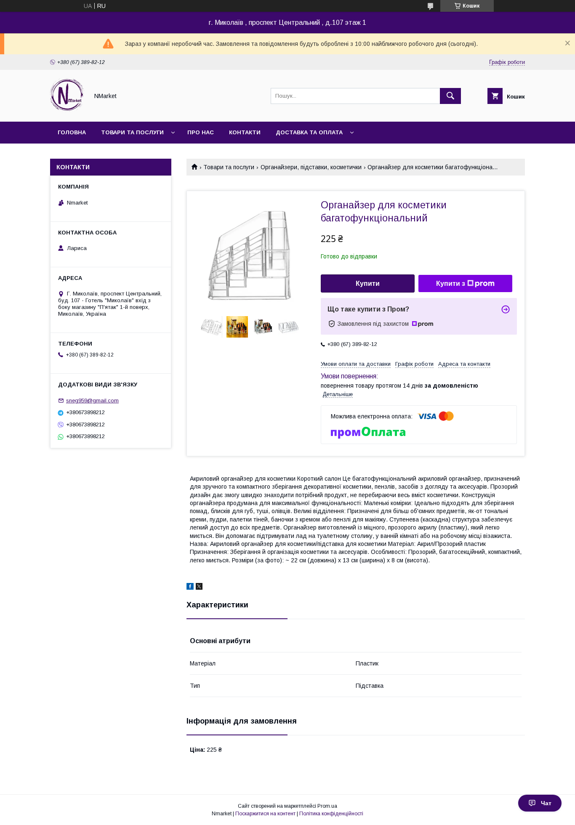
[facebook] (190, 587)
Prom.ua (327, 806)
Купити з (450, 283)
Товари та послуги (132, 132)
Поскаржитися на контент (265, 814)
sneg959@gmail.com (92, 400)
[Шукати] (450, 96)
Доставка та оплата (309, 132)
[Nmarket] (67, 110)
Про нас (200, 132)
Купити (368, 283)
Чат (546, 803)
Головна (72, 132)
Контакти (245, 132)
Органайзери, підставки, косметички (311, 167)
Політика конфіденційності (331, 814)
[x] (199, 587)
